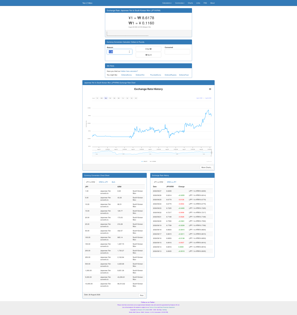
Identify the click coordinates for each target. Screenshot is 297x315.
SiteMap (164, 309)
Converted (169, 47)
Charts (190, 3)
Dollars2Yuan (184, 75)
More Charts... (207, 167)
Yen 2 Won (87, 2)
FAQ (205, 3)
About (212, 3)
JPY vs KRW (158, 182)
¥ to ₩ (148, 48)
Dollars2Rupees (170, 75)
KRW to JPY (103, 182)
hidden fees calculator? (129, 71)
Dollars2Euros (126, 75)
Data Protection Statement (167, 307)
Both (113, 182)
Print (141, 295)
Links (198, 3)
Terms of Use (153, 307)
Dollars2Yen (140, 75)
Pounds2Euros (155, 75)
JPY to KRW (90, 182)
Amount (110, 47)
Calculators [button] (166, 3)
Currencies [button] (179, 3)
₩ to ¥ (148, 54)
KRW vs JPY (171, 182)
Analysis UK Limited (143, 309)
